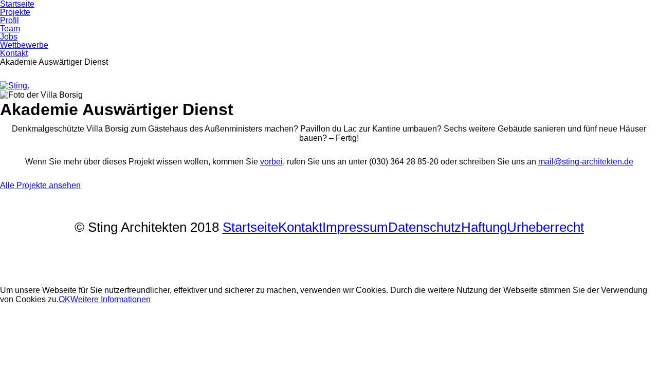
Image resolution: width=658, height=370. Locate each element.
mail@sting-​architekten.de (585, 161)
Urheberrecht (545, 227)
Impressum (355, 227)
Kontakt (300, 227)
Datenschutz (424, 227)
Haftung (484, 227)
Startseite (250, 227)
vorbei (271, 161)
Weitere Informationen (110, 299)
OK (64, 299)
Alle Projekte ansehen (40, 185)
